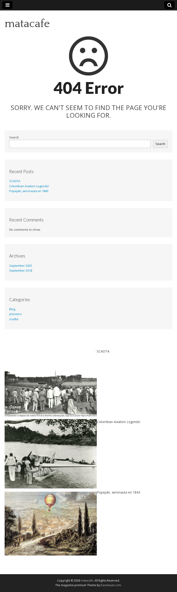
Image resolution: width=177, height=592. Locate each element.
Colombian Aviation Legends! (29, 186)
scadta (13, 319)
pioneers (15, 314)
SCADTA (14, 181)
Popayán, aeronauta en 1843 (28, 191)
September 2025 (20, 266)
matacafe (27, 24)
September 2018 (20, 271)
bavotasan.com (111, 585)
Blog (12, 309)
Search (14, 137)
